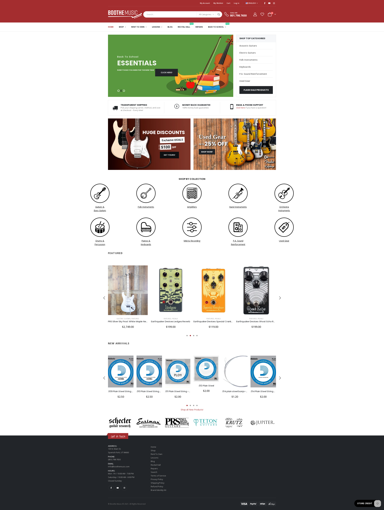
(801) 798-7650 (114, 459)
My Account (205, 3)
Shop (153, 450)
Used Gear (244, 80)
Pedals (175, 319)
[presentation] (104, 298)
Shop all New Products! (192, 409)
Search (219, 14)
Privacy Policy (157, 479)
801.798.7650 (238, 15)
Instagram (124, 488)
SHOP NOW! (207, 152)
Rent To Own (156, 454)
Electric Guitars (247, 52)
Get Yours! (169, 155)
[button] (118, 90)
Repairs (154, 468)
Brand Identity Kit (158, 490)
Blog (153, 461)
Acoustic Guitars (248, 45)
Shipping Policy (157, 483)
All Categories (205, 14)
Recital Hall (156, 465)
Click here (240, 107)
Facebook (111, 488)
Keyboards (245, 66)
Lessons (154, 457)
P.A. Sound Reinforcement (253, 73)
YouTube (117, 488)
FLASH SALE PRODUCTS (256, 89)
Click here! (166, 72)
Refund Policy (157, 486)
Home (153, 447)
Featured (135, 319)
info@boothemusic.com (118, 466)
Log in (236, 3)
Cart (228, 3)
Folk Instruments (248, 59)
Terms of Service (158, 475)
